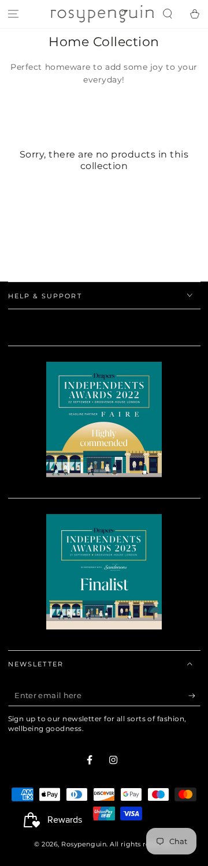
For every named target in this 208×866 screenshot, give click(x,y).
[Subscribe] (194, 696)
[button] (167, 14)
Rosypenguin (83, 844)
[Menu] (13, 14)
